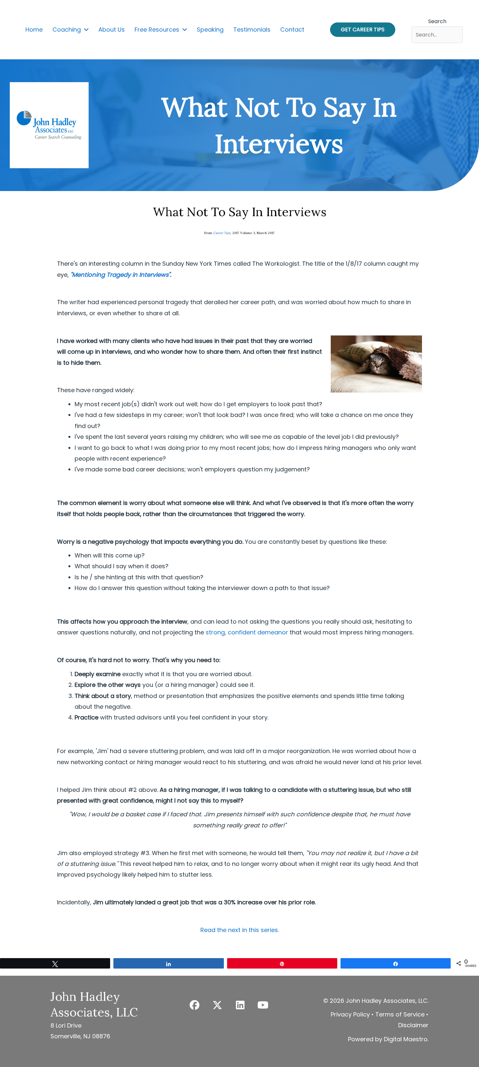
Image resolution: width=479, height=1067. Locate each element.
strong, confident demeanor (247, 632)
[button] (194, 1005)
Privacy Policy (350, 1014)
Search (437, 21)
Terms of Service (400, 1014)
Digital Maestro (406, 1039)
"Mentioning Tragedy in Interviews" (120, 275)
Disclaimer (413, 1025)
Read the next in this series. (239, 930)
